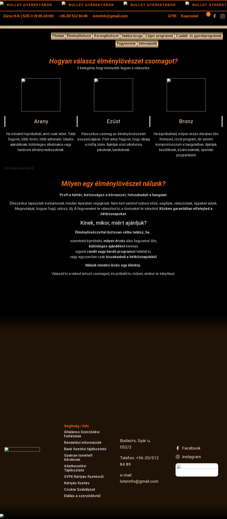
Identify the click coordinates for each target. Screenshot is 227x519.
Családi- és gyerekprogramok (198, 36)
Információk (148, 43)
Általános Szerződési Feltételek (82, 434)
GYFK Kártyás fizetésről (84, 477)
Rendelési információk (83, 442)
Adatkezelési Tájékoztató (75, 468)
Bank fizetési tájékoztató (85, 449)
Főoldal (58, 36)
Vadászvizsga (132, 36)
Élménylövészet (79, 36)
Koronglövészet (106, 36)
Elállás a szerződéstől (82, 496)
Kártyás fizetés (77, 483)
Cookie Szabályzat (79, 489)
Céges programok (159, 36)
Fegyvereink (126, 43)
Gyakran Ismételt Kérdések (78, 457)
